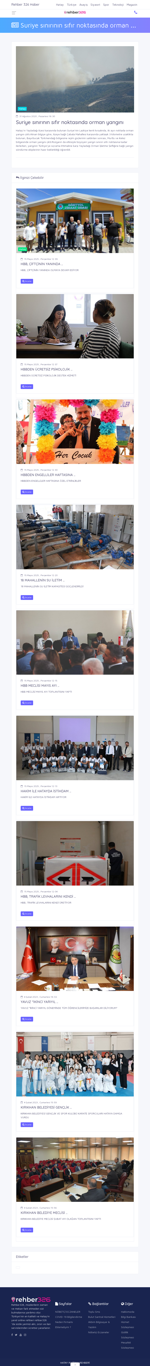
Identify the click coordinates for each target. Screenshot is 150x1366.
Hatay (60, 4)
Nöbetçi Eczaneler (98, 1332)
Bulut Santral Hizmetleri (101, 1316)
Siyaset (95, 4)
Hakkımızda (127, 1311)
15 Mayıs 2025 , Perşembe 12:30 (41, 470)
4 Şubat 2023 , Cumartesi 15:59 (40, 1102)
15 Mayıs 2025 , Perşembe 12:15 (40, 680)
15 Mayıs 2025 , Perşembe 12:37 (40, 364)
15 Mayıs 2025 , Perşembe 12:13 (40, 786)
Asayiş (83, 4)
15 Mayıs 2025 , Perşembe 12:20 (41, 575)
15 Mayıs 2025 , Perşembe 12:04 (41, 891)
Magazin (132, 4)
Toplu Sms (94, 1311)
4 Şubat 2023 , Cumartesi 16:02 (40, 997)
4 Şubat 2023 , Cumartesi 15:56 (40, 1207)
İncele (27, 281)
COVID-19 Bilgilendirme (68, 1316)
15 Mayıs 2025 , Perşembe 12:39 (41, 259)
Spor (106, 4)
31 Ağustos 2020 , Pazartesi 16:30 (37, 116)
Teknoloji (118, 4)
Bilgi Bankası (128, 1316)
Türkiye (71, 4)
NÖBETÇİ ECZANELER (67, 1311)
